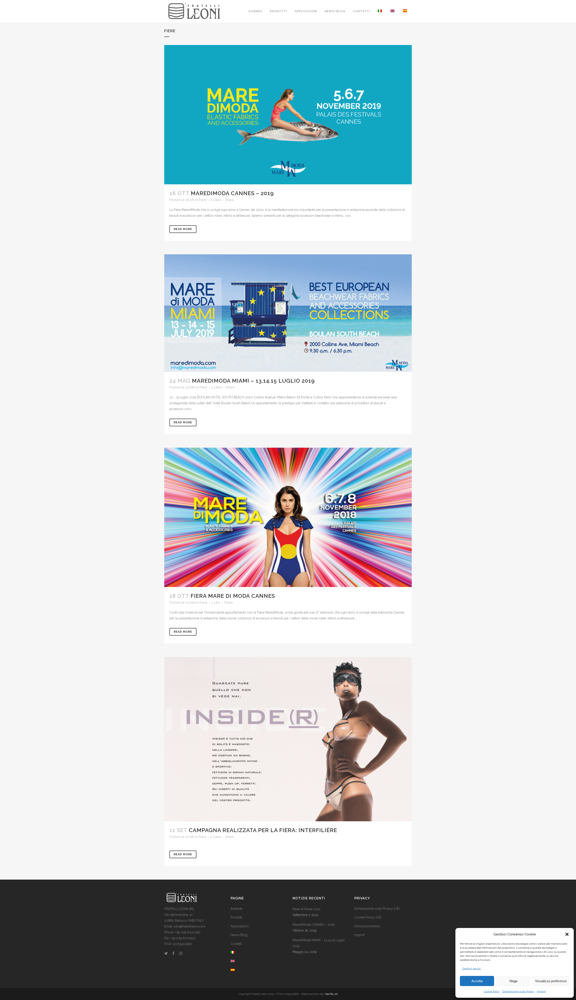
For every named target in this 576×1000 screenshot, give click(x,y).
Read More (183, 229)
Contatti (236, 944)
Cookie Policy (492, 991)
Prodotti (236, 917)
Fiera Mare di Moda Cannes (233, 596)
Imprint (541, 991)
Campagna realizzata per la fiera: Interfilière (263, 830)
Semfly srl (331, 993)
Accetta (477, 981)
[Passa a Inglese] (393, 11)
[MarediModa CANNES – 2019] (288, 114)
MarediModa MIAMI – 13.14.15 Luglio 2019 (253, 380)
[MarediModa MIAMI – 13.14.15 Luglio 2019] (288, 313)
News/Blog (239, 935)
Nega (513, 981)
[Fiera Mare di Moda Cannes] (288, 517)
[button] (567, 934)
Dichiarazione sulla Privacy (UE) (377, 908)
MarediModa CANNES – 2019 (232, 193)
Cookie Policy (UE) (367, 917)
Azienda (236, 908)
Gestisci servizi (471, 968)
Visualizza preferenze (551, 981)
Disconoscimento (367, 926)
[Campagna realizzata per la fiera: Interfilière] (288, 739)
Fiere (203, 200)
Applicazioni (240, 926)
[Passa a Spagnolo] (405, 11)
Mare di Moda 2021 (306, 909)
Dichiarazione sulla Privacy (518, 991)
